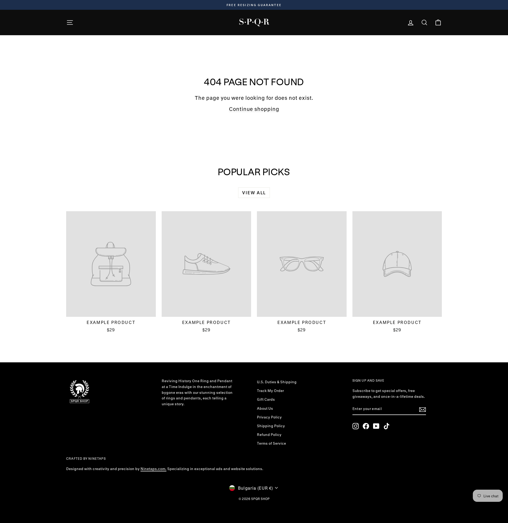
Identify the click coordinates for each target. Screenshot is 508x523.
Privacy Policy (269, 417)
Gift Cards (266, 399)
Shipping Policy (271, 426)
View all (254, 192)
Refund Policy (269, 434)
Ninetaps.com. (153, 469)
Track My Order (270, 391)
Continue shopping (254, 109)
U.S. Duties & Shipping (277, 382)
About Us (265, 408)
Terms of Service (271, 443)
